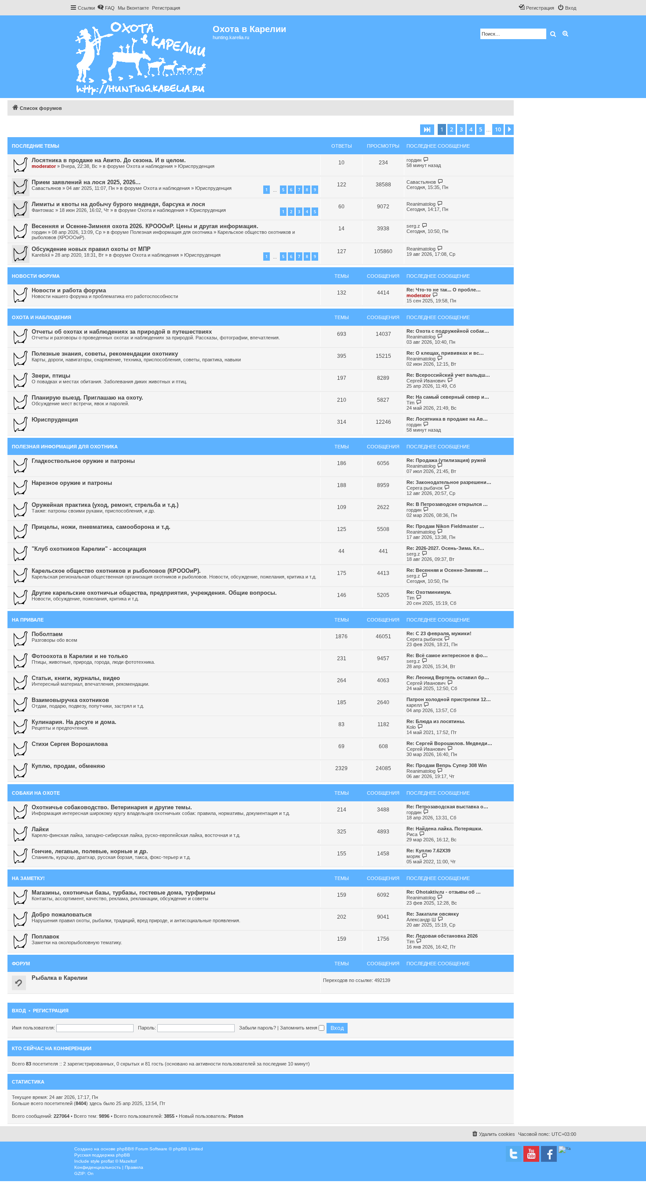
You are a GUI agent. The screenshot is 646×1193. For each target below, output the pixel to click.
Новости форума (36, 276)
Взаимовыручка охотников (70, 700)
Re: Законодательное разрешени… (448, 482)
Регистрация (51, 1010)
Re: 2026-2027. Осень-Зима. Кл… (445, 548)
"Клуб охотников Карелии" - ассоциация (89, 549)
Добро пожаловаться (62, 914)
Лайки (40, 829)
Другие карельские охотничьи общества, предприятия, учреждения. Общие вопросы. (154, 592)
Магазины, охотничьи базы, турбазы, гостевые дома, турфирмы (123, 892)
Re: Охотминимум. (428, 592)
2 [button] (451, 129)
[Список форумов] (141, 57)
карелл (414, 705)
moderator (44, 166)
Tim (410, 402)
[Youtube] (531, 1154)
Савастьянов (46, 188)
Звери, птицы (51, 375)
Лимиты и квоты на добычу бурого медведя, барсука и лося (118, 204)
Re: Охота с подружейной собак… (447, 331)
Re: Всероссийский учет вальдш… (448, 375)
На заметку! (28, 878)
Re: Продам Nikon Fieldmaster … (445, 526)
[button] (427, 129)
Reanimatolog (421, 204)
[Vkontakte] (514, 1154)
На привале (28, 619)
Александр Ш (421, 919)
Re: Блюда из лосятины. (435, 721)
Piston (236, 1116)
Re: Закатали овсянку (432, 914)
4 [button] (470, 129)
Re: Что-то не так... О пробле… (443, 289)
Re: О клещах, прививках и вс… (445, 353)
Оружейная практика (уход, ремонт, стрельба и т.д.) (105, 505)
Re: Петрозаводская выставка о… (447, 806)
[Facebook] (549, 1154)
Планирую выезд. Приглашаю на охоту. (87, 397)
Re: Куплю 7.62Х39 (428, 850)
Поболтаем (47, 634)
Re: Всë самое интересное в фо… (447, 655)
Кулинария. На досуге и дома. (74, 722)
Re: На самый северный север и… (447, 397)
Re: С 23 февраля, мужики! (439, 633)
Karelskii (41, 255)
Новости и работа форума (69, 290)
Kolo (411, 727)
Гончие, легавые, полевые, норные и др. (90, 851)
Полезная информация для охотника (171, 232)
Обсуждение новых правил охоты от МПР (91, 249)
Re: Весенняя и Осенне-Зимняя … (447, 570)
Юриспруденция (196, 166)
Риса (411, 834)
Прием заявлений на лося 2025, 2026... (86, 182)
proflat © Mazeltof (119, 1161)
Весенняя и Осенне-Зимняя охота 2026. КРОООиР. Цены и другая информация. (145, 226)
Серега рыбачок (424, 488)
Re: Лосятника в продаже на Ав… (447, 419)
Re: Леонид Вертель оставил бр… (447, 677)
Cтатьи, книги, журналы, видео (76, 678)
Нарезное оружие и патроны (72, 483)
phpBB (124, 1148)
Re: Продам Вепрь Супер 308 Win (446, 765)
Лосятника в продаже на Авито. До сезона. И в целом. (109, 160)
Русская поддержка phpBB (102, 1155)
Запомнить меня (299, 1027)
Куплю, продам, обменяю (68, 766)
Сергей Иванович (426, 380)
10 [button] (498, 129)
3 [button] (461, 129)
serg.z (413, 226)
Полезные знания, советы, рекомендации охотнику (105, 353)
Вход (19, 1010)
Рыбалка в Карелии (59, 978)
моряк (413, 856)
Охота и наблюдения (149, 166)
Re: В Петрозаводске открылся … (447, 504)
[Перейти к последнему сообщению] (426, 160)
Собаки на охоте (36, 793)
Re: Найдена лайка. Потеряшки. (444, 828)
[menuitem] (106, 8)
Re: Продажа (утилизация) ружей (446, 460)
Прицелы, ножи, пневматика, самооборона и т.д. (101, 527)
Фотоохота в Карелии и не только (80, 656)
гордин (413, 160)
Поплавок (45, 936)
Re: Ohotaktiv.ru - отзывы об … (443, 892)
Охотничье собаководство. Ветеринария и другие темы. (112, 807)
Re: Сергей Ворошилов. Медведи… (449, 743)
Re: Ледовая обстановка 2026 (442, 935)
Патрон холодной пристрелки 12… (448, 699)
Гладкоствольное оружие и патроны (83, 461)
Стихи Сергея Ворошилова (70, 744)
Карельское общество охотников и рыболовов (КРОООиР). (116, 570)
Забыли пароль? (257, 1027)
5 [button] (480, 129)
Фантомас (43, 210)
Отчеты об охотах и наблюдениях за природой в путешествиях (122, 331)
